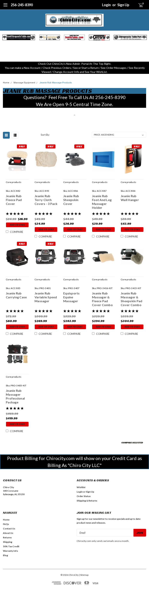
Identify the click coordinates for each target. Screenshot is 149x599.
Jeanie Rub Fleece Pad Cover (14, 199)
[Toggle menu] (5, 7)
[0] (139, 5)
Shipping (7, 541)
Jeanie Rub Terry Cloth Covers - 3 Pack (46, 199)
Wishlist (81, 487)
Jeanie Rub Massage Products (55, 82)
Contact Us (9, 528)
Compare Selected (132, 442)
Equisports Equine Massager (71, 297)
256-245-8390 (22, 5)
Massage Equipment (24, 82)
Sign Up (123, 5)
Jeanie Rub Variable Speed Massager (46, 297)
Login (106, 5)
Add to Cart (17, 224)
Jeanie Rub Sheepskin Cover (71, 199)
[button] (18, 37)
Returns (7, 537)
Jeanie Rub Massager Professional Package (15, 396)
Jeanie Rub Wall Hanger (130, 198)
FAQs (6, 524)
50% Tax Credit (11, 546)
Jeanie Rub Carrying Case (16, 295)
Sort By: (45, 134)
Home (6, 82)
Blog (5, 555)
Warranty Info (10, 550)
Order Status (84, 496)
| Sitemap (83, 574)
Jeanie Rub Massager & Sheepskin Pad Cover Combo (131, 299)
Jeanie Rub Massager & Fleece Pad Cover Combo (102, 299)
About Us (8, 533)
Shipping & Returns (87, 500)
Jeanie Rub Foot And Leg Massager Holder (102, 201)
